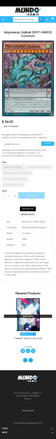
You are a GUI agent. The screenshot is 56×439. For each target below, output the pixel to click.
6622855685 (28, 410)
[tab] (28, 209)
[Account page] (46, 19)
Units (4, 191)
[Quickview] (23, 351)
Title (4, 162)
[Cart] (52, 19)
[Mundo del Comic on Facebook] (25, 3)
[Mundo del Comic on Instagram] (30, 3)
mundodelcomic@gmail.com (28, 423)
